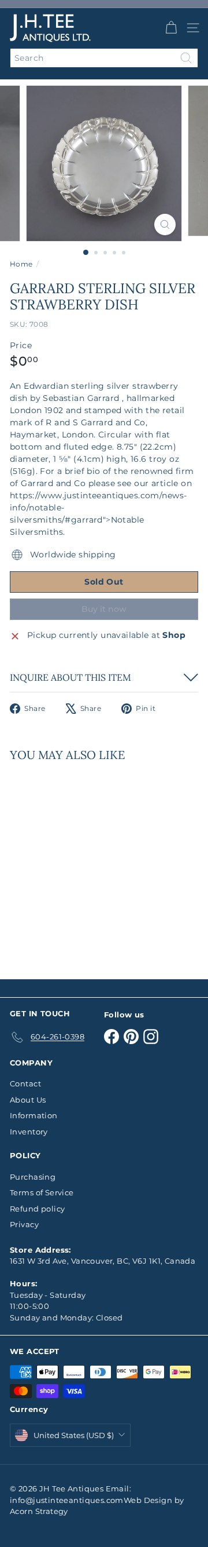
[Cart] (171, 28)
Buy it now (104, 609)
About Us (28, 1099)
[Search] (186, 58)
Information (34, 1115)
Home (21, 264)
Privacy (24, 1224)
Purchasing (32, 1176)
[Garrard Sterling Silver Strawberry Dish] (82, 863)
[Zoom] (165, 224)
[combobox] (104, 58)
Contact (25, 1083)
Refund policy (37, 1208)
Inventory (29, 1131)
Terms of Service (42, 1192)
